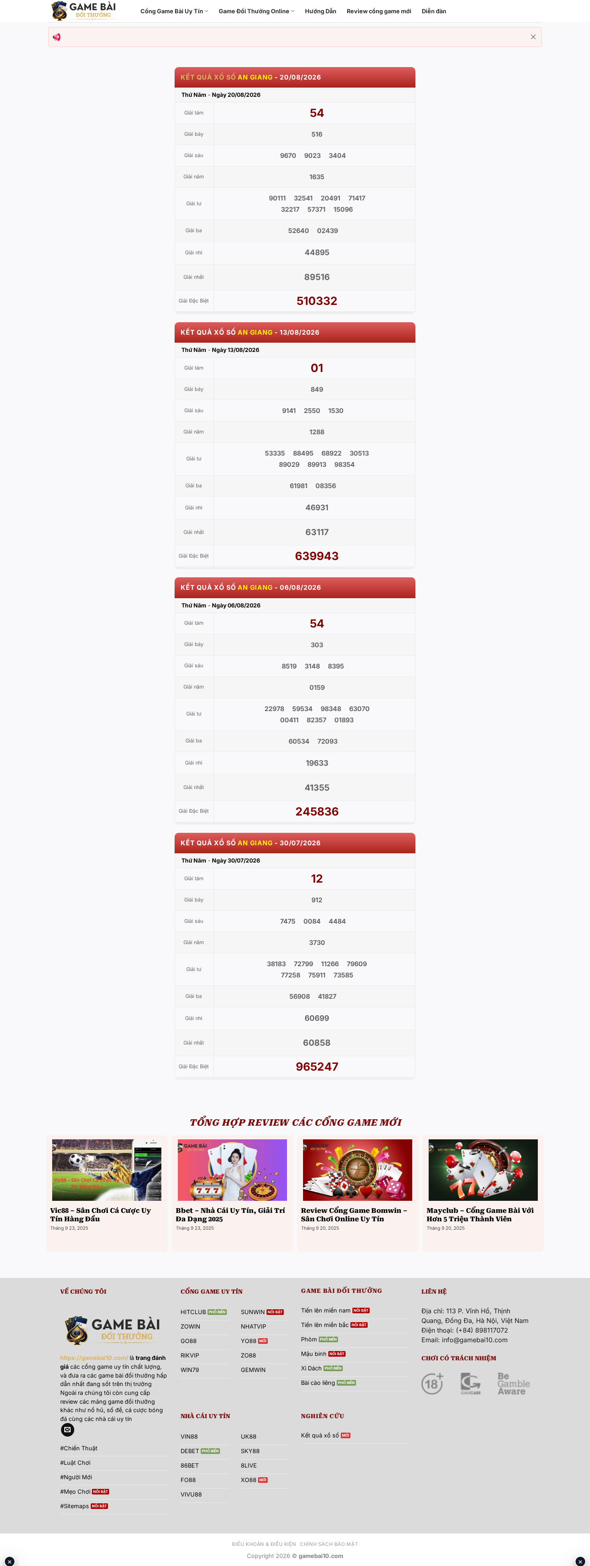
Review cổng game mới (379, 11)
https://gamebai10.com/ (94, 1357)
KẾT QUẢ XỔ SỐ (208, 77)
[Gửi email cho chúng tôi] (67, 1430)
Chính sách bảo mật (329, 1544)
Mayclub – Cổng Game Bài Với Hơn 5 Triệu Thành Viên (480, 1215)
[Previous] (49, 1193)
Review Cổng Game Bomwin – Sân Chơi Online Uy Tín (354, 1215)
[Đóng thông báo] (533, 37)
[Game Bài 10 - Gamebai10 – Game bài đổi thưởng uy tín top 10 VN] (88, 11)
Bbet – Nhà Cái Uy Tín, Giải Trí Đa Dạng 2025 (230, 1215)
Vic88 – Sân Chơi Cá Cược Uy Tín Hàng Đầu (100, 1215)
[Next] (541, 1193)
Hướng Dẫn (320, 11)
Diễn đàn (434, 11)
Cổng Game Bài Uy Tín (171, 11)
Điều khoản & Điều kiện (264, 1544)
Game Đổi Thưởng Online (254, 11)
